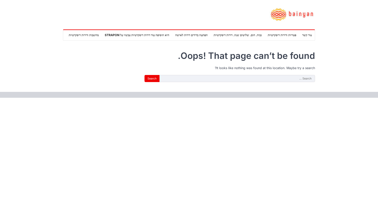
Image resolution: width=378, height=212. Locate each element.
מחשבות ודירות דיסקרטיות (84, 35)
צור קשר (307, 35)
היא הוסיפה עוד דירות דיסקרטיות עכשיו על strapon (137, 35)
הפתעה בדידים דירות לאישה (191, 35)
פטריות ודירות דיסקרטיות (282, 35)
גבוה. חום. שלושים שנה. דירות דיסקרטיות (238, 35)
